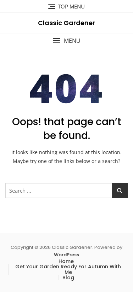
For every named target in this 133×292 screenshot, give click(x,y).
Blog (68, 277)
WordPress (66, 254)
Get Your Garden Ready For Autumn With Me (68, 269)
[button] (66, 40)
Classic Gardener (66, 22)
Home (66, 261)
